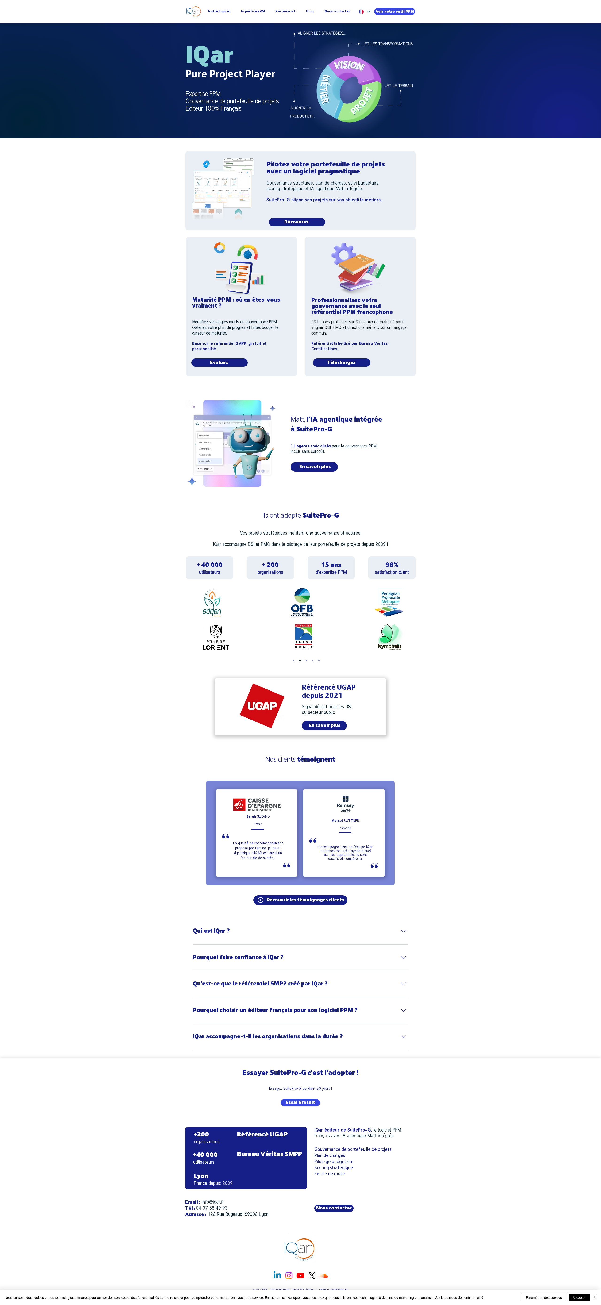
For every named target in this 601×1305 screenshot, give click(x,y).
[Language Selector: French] (364, 11)
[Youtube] (300, 1275)
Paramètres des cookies (544, 1297)
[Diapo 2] (300, 660)
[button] (300, 900)
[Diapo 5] (319, 660)
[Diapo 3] (306, 660)
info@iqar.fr (213, 1202)
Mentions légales (303, 1290)
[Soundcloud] (323, 1275)
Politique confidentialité (333, 1290)
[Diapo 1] (293, 660)
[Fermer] (595, 1297)
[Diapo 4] (312, 660)
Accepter (579, 1297)
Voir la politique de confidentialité (459, 1297)
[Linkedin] (277, 1275)
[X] (311, 1275)
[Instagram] (288, 1275)
